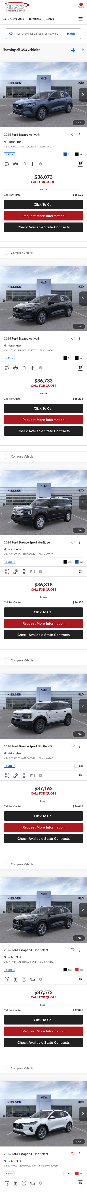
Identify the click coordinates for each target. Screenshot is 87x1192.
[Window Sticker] (80, 164)
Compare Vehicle (22, 252)
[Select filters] (73, 50)
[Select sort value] (80, 49)
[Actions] (79, 134)
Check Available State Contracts (43, 227)
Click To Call (43, 204)
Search (71, 33)
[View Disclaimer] (40, 164)
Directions (35, 19)
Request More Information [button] (43, 215)
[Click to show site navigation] (80, 19)
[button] (13, 19)
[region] (43, 195)
